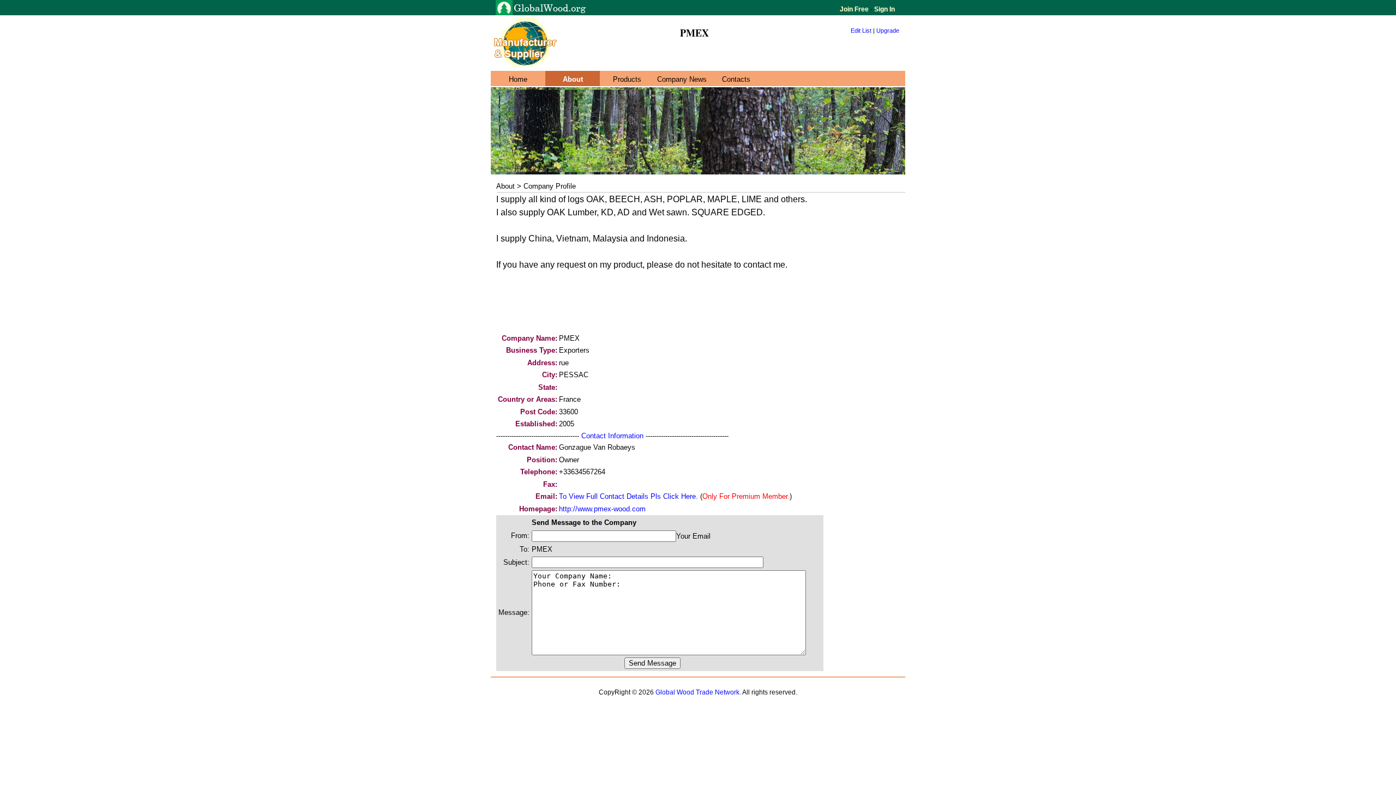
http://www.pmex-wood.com (602, 509)
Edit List (861, 30)
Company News (682, 79)
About (573, 79)
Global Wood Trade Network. (698, 692)
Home (518, 79)
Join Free (855, 9)
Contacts (736, 79)
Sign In (883, 9)
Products (627, 79)
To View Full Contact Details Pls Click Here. (628, 496)
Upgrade (887, 30)
